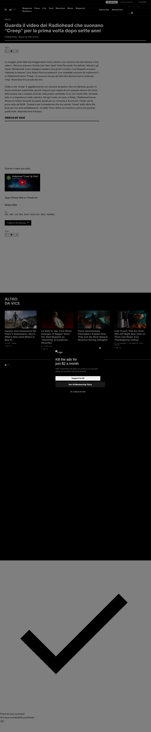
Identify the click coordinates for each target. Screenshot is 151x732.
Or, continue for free (77, 392)
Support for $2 (77, 378)
